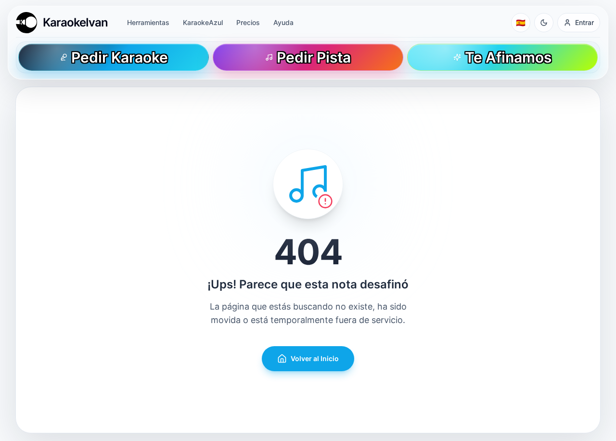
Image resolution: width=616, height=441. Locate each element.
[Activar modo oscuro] (543, 22)
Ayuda (283, 22)
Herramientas (148, 22)
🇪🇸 (521, 22)
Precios (248, 22)
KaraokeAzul (203, 22)
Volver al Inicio (315, 358)
